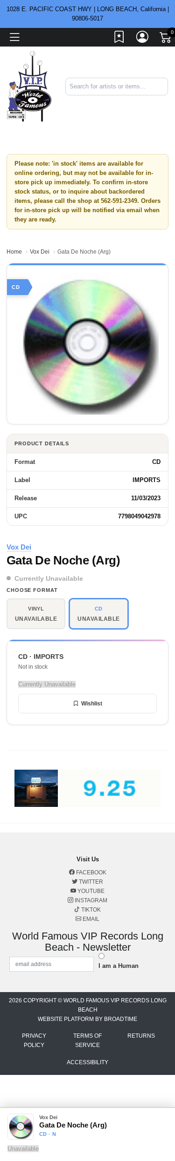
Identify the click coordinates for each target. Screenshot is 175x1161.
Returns (141, 1036)
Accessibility (87, 1062)
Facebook (90, 872)
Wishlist (91, 703)
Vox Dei (39, 251)
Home (14, 251)
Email (90, 919)
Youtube (90, 891)
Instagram (90, 900)
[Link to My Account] (142, 38)
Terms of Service (87, 1040)
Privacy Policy (34, 1040)
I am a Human (118, 965)
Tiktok (90, 909)
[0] (166, 39)
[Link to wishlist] (119, 38)
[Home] (29, 85)
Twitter (90, 882)
